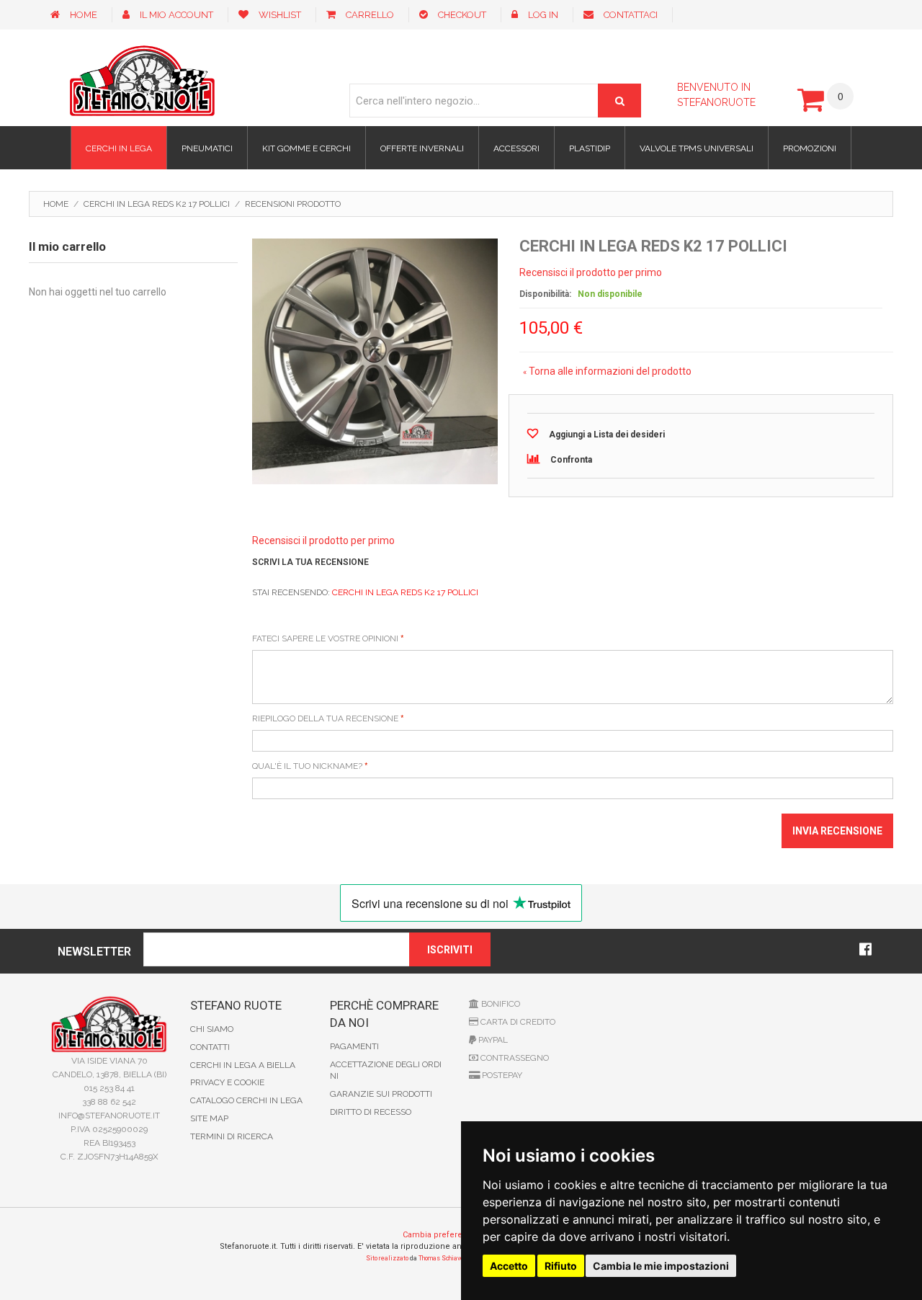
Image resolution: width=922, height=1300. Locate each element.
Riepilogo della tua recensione (325, 718)
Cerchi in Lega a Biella (242, 1065)
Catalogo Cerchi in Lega (246, 1100)
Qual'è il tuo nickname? (307, 766)
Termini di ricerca (231, 1136)
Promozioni (809, 148)
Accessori (516, 148)
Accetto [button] (509, 1266)
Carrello (370, 14)
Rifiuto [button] (561, 1266)
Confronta (571, 460)
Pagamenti (354, 1046)
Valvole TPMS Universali (696, 148)
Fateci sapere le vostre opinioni (325, 638)
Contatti (210, 1047)
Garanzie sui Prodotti (381, 1094)
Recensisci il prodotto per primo (590, 272)
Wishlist (280, 14)
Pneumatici (207, 148)
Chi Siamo (211, 1029)
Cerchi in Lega (119, 148)
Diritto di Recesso (370, 1112)
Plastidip (589, 148)
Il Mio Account (176, 14)
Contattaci (631, 14)
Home (83, 14)
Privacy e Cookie (227, 1082)
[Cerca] (619, 100)
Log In (543, 14)
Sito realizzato (387, 1258)
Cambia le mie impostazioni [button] (661, 1266)
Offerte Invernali (422, 148)
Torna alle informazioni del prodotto (607, 371)
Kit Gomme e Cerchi (306, 148)
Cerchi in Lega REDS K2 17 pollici (157, 204)
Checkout (462, 14)
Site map (209, 1118)
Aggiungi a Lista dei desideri (607, 434)
